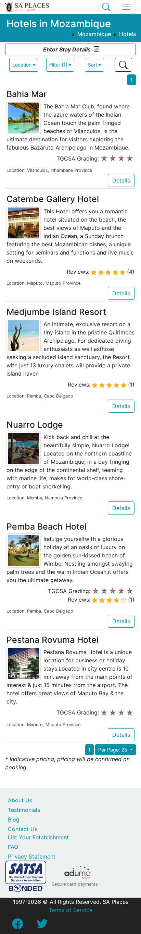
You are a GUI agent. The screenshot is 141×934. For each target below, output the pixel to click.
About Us (20, 800)
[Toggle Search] (106, 7)
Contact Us (22, 829)
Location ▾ (23, 65)
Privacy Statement (31, 856)
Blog (14, 819)
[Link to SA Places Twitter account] (42, 925)
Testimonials (24, 809)
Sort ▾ (94, 65)
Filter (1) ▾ (60, 65)
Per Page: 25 (113, 750)
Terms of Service (70, 910)
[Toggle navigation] (126, 7)
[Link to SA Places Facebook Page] (17, 925)
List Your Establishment (38, 837)
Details (121, 180)
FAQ (13, 846)
